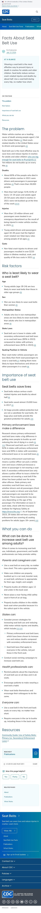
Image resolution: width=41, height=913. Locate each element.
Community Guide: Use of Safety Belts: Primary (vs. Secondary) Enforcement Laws (19, 738)
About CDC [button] (7, 867)
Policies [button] (6, 873)
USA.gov (14, 908)
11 (3, 445)
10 (32, 419)
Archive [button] (6, 885)
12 (37, 521)
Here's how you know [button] (10, 6)
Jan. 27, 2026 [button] (11, 52)
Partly (15, 777)
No (24, 777)
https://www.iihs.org (11, 511)
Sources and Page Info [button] (15, 764)
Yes (5, 777)
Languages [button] (7, 879)
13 (21, 629)
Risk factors (6, 106)
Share (35, 764)
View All (8, 830)
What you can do (8, 115)
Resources (5, 120)
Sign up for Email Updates (16, 854)
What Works (8, 801)
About (4, 26)
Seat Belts (7, 19)
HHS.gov (5, 908)
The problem (6, 101)
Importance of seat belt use (11, 111)
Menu (34, 19)
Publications (29, 26)
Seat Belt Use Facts (16, 26)
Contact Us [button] (8, 861)
